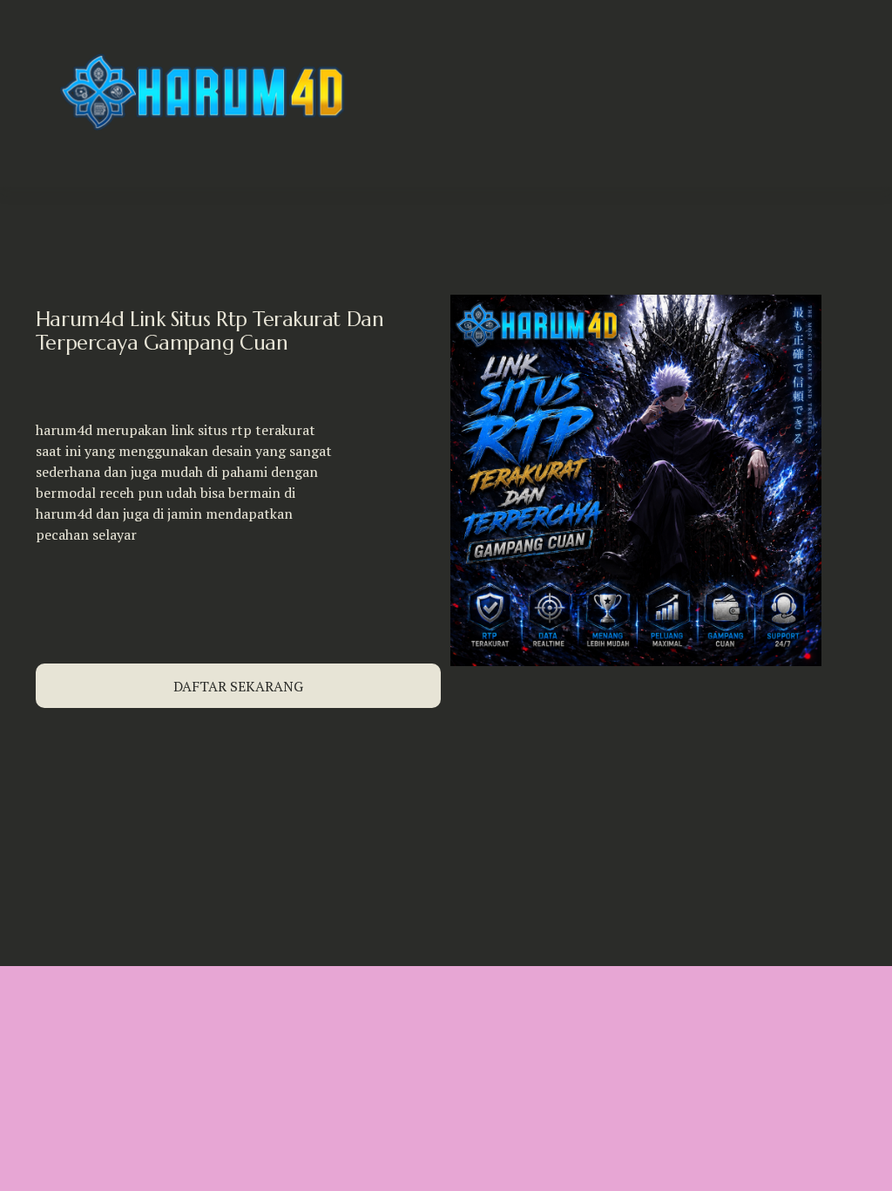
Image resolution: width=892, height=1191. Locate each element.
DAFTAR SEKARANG (238, 686)
